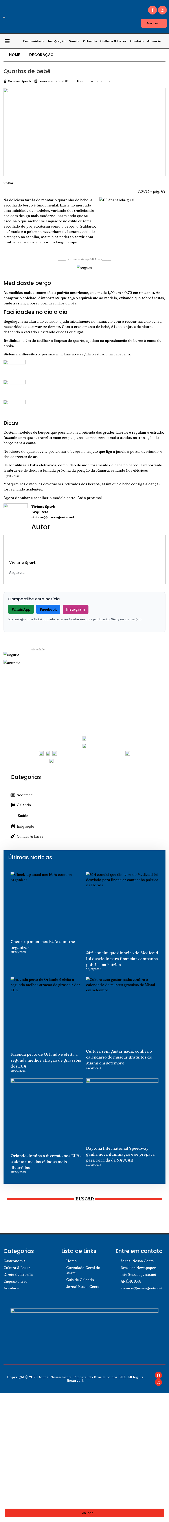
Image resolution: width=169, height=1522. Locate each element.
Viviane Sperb (23, 562)
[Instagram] (162, 10)
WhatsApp (21, 609)
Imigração (57, 41)
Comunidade (33, 41)
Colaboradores (22, 1479)
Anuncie (154, 41)
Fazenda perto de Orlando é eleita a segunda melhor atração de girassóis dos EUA (46, 1060)
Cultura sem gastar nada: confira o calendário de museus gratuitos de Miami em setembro (119, 1057)
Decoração (41, 54)
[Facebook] (158, 1375)
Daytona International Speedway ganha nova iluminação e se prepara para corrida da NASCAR (120, 1154)
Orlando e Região (24, 1459)
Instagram (75, 609)
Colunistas (18, 1438)
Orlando (90, 41)
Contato (137, 41)
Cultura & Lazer (113, 41)
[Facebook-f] (152, 10)
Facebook (48, 609)
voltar (9, 183)
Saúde (74, 41)
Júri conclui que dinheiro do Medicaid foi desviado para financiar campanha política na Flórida (122, 958)
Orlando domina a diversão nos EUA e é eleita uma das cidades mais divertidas (47, 1161)
